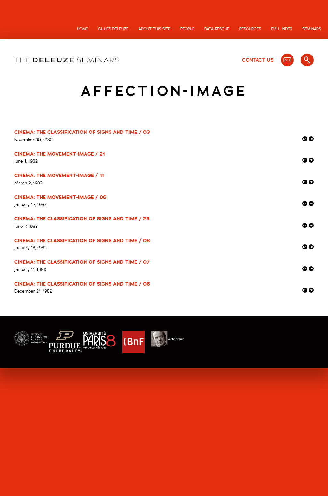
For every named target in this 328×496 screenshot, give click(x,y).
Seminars (311, 28)
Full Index (281, 28)
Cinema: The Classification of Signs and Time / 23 (82, 219)
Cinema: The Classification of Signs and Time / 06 (82, 284)
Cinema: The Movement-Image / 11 (59, 175)
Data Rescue (216, 28)
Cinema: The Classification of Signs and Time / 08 (82, 240)
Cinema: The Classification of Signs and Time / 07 (82, 262)
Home (82, 28)
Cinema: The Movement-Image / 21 (59, 154)
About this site (154, 28)
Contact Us (258, 60)
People (187, 28)
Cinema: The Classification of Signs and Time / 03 (82, 132)
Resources (250, 28)
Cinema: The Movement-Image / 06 (60, 197)
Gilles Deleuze (113, 28)
